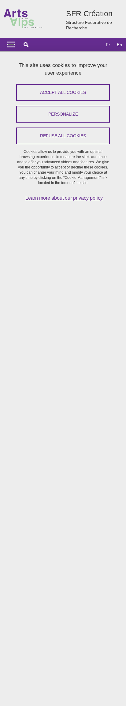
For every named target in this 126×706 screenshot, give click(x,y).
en (119, 44)
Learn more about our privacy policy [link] (64, 198)
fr (108, 44)
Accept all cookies (63, 92)
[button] (26, 44)
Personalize (63, 114)
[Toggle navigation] (11, 44)
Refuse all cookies (63, 135)
